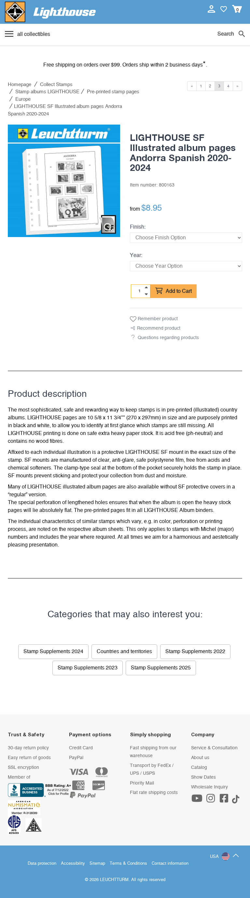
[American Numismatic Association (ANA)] (26, 807)
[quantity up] (146, 288)
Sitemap (97, 863)
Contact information (170, 863)
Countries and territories (124, 651)
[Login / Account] (212, 8)
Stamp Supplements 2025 (161, 667)
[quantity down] (146, 294)
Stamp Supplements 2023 (88, 667)
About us (200, 758)
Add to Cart (178, 291)
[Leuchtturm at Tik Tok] (235, 800)
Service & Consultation (214, 748)
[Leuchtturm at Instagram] (211, 800)
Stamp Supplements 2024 (53, 651)
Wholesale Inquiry (209, 787)
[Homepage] (50, 12)
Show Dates (203, 777)
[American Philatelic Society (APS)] (16, 825)
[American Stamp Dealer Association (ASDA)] (33, 825)
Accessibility (73, 863)
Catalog (199, 767)
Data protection (42, 863)
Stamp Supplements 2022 (195, 651)
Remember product (157, 319)
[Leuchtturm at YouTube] (198, 800)
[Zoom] (108, 227)
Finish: (138, 227)
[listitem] (64, 181)
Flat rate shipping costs (154, 792)
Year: (136, 255)
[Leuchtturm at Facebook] (225, 800)
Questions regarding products (168, 338)
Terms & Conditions (128, 863)
